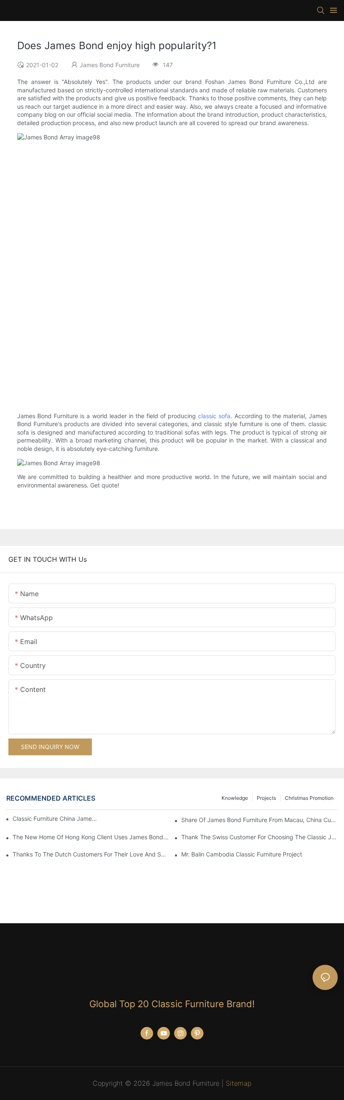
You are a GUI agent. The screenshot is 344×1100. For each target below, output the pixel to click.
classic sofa (214, 415)
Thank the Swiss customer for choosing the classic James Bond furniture (259, 837)
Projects (266, 798)
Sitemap (238, 1083)
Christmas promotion (309, 798)
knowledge (235, 798)
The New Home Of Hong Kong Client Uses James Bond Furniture (91, 837)
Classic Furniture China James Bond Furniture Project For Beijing (55, 818)
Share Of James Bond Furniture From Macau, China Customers (259, 819)
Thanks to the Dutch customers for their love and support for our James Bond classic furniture (91, 854)
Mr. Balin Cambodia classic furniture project (241, 854)
